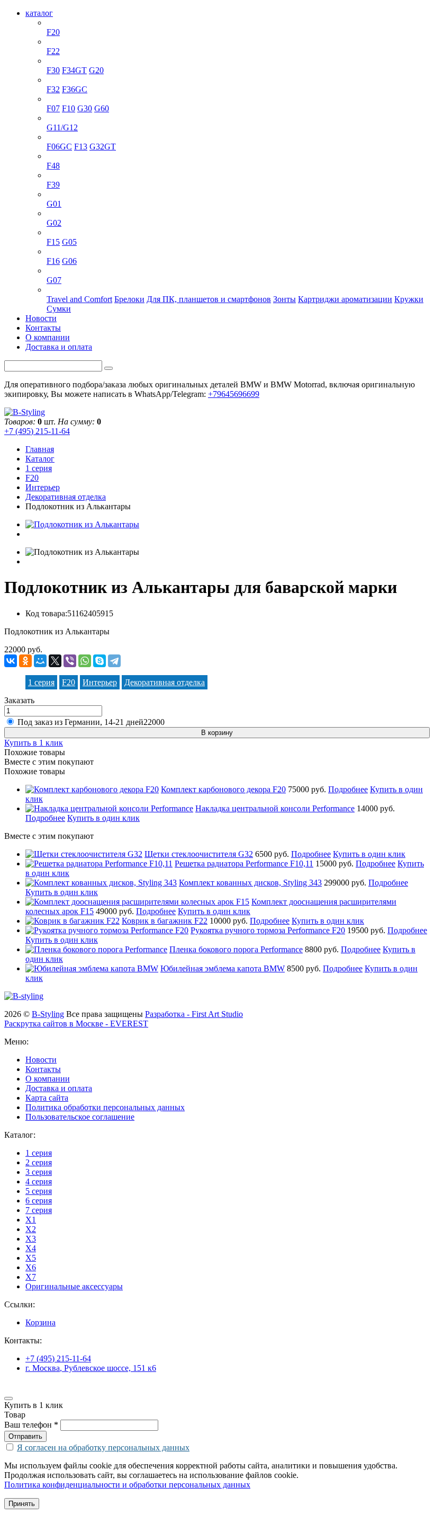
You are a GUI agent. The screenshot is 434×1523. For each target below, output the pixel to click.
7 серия (60, 117)
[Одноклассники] (25, 660)
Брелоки (129, 299)
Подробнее (348, 789)
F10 (68, 108)
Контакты (43, 327)
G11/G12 (62, 127)
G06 (69, 260)
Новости (41, 318)
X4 (52, 213)
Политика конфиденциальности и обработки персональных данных (127, 1484)
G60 (101, 108)
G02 (54, 222)
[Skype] (99, 660)
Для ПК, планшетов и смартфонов (209, 299)
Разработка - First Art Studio (194, 1014)
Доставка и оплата (58, 346)
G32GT (102, 146)
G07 (54, 280)
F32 (53, 89)
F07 (53, 108)
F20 (53, 32)
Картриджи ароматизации (345, 299)
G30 (84, 108)
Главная (39, 449)
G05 (69, 241)
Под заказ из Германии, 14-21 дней (91, 722)
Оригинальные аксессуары (95, 289)
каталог (39, 12)
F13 (80, 146)
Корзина (40, 1322)
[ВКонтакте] (10, 660)
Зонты (284, 299)
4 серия (60, 79)
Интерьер (42, 487)
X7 (52, 270)
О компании (47, 337)
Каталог (40, 458)
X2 (52, 175)
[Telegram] (114, 660)
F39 (53, 184)
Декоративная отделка (65, 496)
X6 (52, 251)
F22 (53, 51)
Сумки (59, 308)
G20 (96, 70)
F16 (53, 260)
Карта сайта (46, 1097)
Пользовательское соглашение (79, 1116)
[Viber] (70, 660)
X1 (52, 156)
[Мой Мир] (40, 660)
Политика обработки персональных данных (105, 1107)
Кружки (408, 299)
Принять (21, 1504)
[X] (55, 660)
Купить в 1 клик (33, 742)
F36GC (74, 89)
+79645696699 (233, 394)
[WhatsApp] (84, 660)
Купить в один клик (103, 817)
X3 (52, 194)
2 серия (60, 41)
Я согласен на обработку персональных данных (103, 1447)
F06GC (59, 146)
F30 (53, 70)
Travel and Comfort (79, 299)
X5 (52, 232)
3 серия (60, 60)
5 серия (60, 98)
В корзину (217, 733)
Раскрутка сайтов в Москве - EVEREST (76, 1023)
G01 (54, 203)
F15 (53, 241)
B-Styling (48, 1014)
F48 (53, 165)
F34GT (74, 70)
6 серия (60, 136)
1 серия (60, 22)
